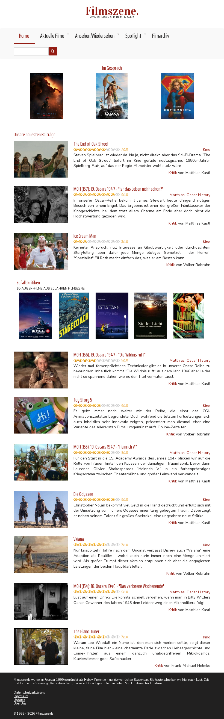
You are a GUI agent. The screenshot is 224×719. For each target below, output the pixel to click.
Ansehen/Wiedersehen (97, 37)
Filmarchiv (160, 35)
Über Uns (20, 704)
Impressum (21, 696)
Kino (206, 149)
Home (24, 35)
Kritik (173, 172)
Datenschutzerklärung (29, 693)
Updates (19, 700)
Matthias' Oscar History (190, 195)
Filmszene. (112, 11)
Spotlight (136, 37)
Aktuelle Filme (55, 37)
